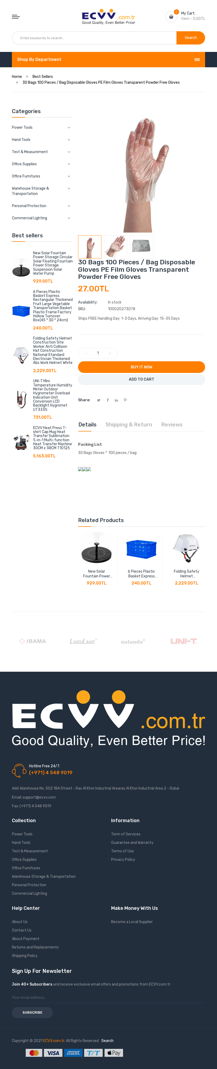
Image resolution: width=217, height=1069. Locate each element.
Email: (17, 797)
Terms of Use (122, 851)
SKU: (82, 309)
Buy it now (141, 367)
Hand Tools (21, 842)
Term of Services (126, 834)
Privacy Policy (123, 859)
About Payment (25, 939)
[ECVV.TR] (108, 12)
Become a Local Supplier (132, 922)
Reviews (172, 424)
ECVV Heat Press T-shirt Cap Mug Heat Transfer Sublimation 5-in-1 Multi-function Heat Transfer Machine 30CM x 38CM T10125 (52, 438)
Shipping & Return (129, 424)
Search (107, 1041)
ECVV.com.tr (53, 1041)
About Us (20, 922)
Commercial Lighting (29, 893)
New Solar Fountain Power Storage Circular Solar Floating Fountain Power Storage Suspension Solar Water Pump (53, 263)
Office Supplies (24, 859)
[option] (90, 247)
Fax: (15, 806)
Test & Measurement (30, 851)
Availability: (88, 302)
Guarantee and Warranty (132, 842)
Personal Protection (29, 885)
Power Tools (22, 834)
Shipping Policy (25, 956)
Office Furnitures (26, 868)
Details (87, 424)
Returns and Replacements (35, 947)
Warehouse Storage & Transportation (44, 876)
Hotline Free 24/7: (44, 766)
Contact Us (21, 930)
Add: (15, 788)
